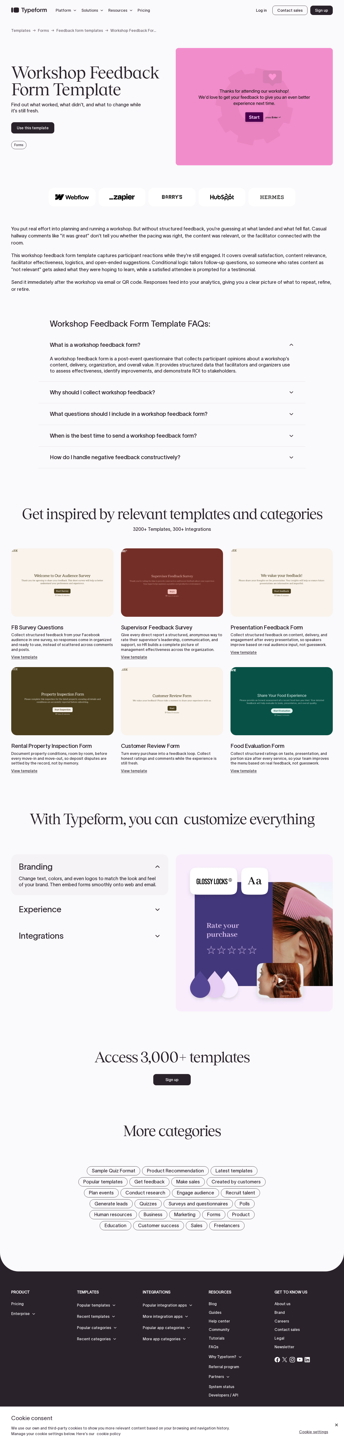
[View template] (62, 604)
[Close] (336, 1425)
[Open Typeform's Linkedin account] (307, 1360)
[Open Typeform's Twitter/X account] (285, 1360)
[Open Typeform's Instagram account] (292, 1360)
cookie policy (109, 1434)
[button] (67, 10)
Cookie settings (313, 1432)
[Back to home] (29, 10)
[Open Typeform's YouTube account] (300, 1360)
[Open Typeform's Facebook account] (277, 1360)
